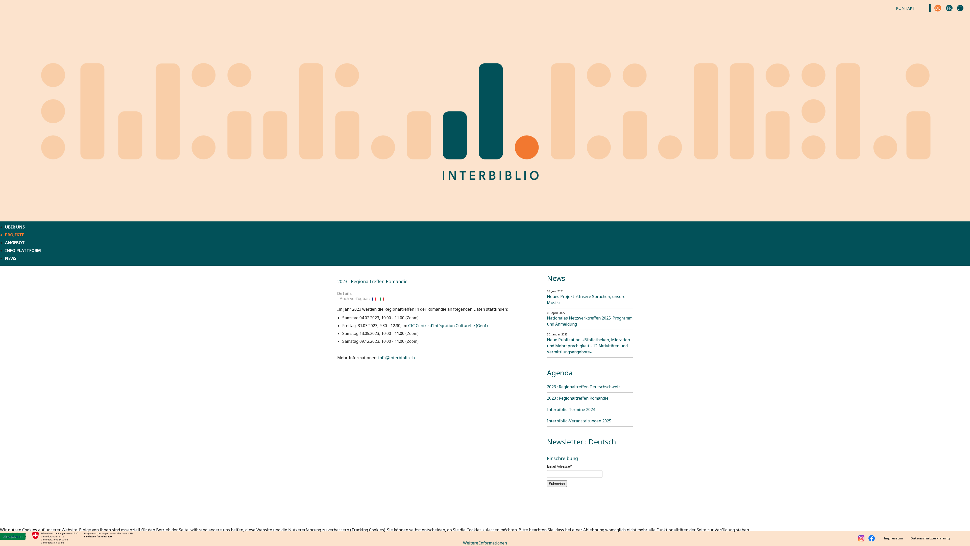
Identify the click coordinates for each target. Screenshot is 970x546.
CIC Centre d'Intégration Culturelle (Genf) (448, 325)
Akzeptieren (12, 536)
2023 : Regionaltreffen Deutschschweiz (583, 387)
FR (949, 8)
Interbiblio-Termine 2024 (571, 409)
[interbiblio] (485, 110)
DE (937, 8)
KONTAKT (905, 8)
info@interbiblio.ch (396, 357)
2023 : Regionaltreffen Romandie (578, 398)
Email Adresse (559, 466)
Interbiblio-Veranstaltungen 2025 (579, 421)
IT (960, 8)
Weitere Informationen (485, 543)
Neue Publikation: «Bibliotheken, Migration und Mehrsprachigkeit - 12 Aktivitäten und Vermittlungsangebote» (588, 346)
